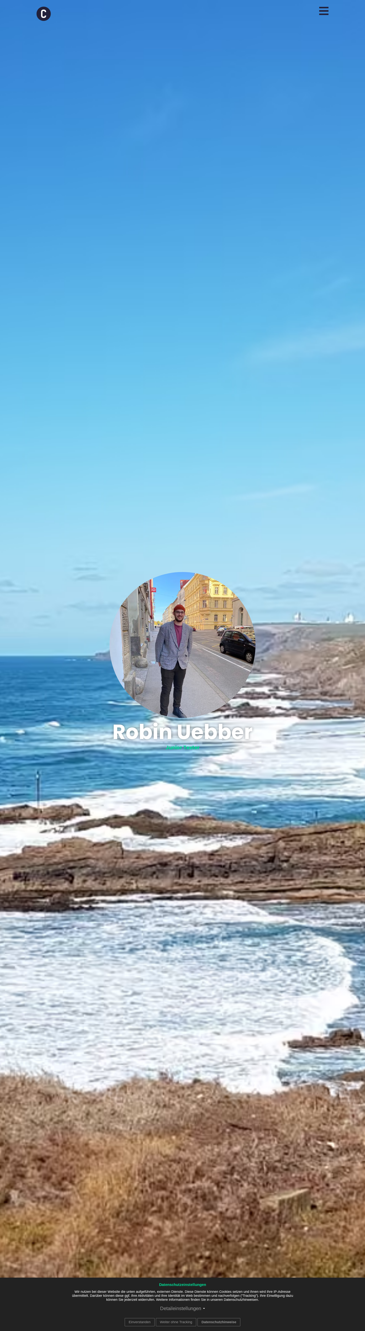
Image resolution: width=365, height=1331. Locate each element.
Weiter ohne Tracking (176, 1322)
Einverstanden (140, 1322)
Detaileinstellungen (180, 1308)
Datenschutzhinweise (219, 1322)
